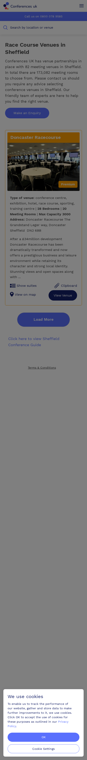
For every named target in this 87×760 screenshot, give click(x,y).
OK (44, 737)
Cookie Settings (43, 748)
